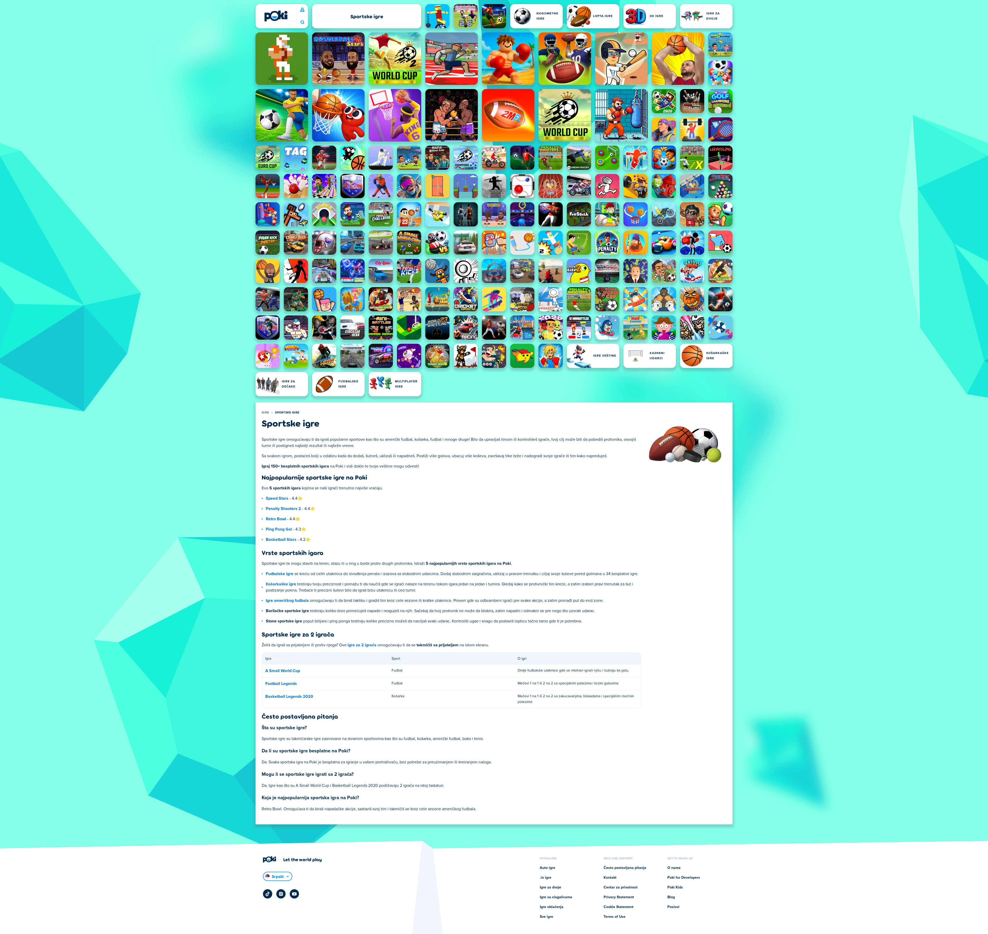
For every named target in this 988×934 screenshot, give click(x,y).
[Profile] (302, 10)
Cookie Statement (618, 907)
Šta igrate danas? (302, 22)
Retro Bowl (276, 519)
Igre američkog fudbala (287, 600)
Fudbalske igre (279, 574)
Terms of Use (614, 917)
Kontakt (610, 877)
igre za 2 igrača (362, 645)
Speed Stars (277, 498)
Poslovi (673, 907)
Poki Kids (675, 887)
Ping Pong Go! (279, 529)
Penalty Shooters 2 (283, 509)
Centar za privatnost (621, 887)
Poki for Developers (683, 877)
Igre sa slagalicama (556, 897)
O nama (674, 868)
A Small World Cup (282, 671)
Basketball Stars (281, 540)
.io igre (545, 877)
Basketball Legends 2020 (289, 696)
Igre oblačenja (551, 907)
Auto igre (547, 868)
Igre (265, 412)
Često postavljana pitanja (625, 868)
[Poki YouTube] (294, 893)
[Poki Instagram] (281, 893)
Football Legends (281, 684)
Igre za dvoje (550, 887)
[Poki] (276, 16)
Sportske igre (287, 412)
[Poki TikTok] (267, 893)
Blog (671, 897)
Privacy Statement (619, 897)
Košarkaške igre (281, 584)
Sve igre (546, 917)
